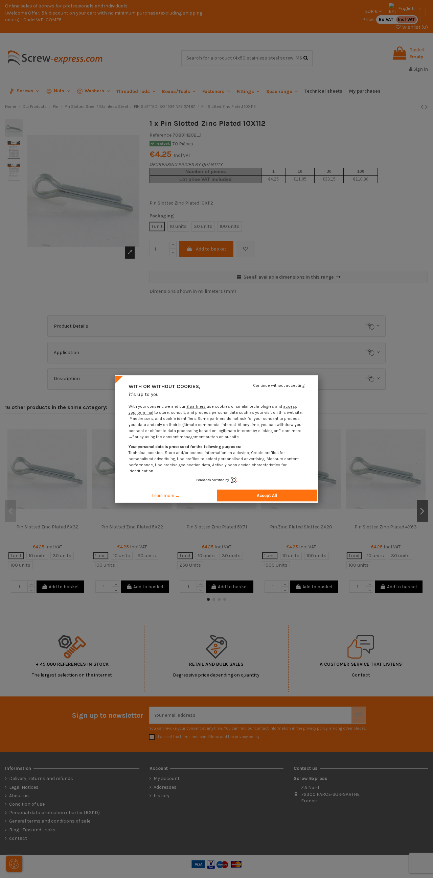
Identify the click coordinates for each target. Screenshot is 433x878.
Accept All (267, 495)
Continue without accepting (278, 385)
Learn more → (166, 495)
